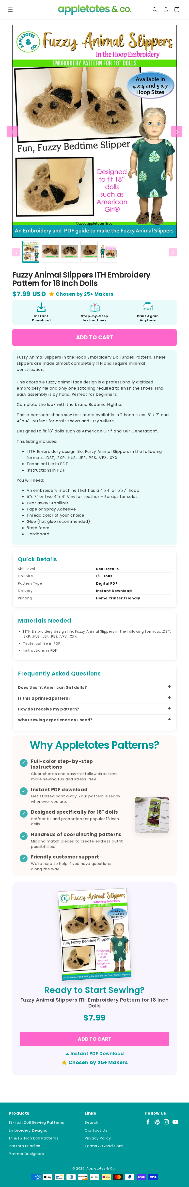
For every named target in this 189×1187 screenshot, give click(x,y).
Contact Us (96, 1130)
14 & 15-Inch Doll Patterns (34, 1138)
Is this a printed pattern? (44, 698)
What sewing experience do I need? (55, 720)
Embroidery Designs (28, 1130)
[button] (10, 9)
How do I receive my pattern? (48, 709)
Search (91, 1122)
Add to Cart (94, 337)
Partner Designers (26, 1153)
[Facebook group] (148, 1122)
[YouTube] (175, 1122)
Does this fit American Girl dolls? (52, 687)
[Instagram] (166, 1122)
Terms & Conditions (104, 1145)
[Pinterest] (157, 1122)
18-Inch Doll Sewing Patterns (36, 1122)
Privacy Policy (98, 1138)
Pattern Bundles (24, 1145)
